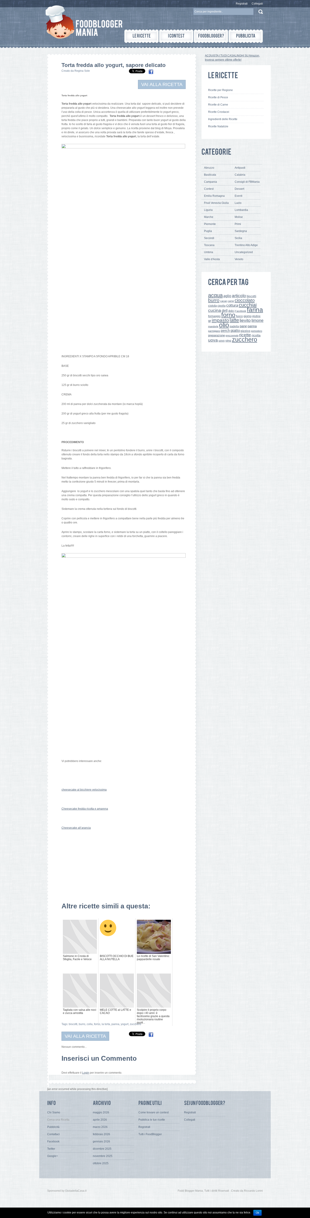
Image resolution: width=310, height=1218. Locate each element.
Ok (257, 1212)
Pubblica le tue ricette (151, 1119)
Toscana (209, 245)
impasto (220, 320)
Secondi (209, 238)
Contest (209, 188)
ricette (245, 335)
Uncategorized (244, 252)
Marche (208, 217)
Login (85, 1072)
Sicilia (238, 238)
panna (115, 1024)
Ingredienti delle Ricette (222, 119)
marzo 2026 (100, 1127)
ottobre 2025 (100, 1163)
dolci (231, 311)
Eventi (238, 195)
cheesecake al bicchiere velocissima (84, 789)
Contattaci (53, 1134)
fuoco (239, 316)
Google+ (52, 1156)
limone (257, 320)
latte (234, 320)
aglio (227, 296)
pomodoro (256, 331)
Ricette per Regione (220, 90)
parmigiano (214, 331)
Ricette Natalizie (218, 126)
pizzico (245, 331)
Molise (239, 217)
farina (255, 309)
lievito (245, 320)
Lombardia (241, 210)
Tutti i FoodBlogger (150, 1134)
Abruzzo (209, 167)
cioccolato (245, 300)
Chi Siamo (53, 1112)
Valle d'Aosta (212, 259)
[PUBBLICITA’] (246, 36)
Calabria (240, 174)
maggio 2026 (101, 1112)
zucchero (135, 1024)
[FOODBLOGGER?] (211, 36)
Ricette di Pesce (218, 97)
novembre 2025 (102, 1156)
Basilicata (210, 174)
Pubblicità (53, 1127)
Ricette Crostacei (218, 111)
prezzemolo (232, 335)
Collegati (257, 3)
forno (97, 1024)
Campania (210, 181)
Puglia (208, 231)
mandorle (213, 326)
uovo (222, 340)
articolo (239, 295)
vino (228, 340)
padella (234, 326)
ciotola (212, 305)
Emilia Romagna (214, 195)
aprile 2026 (100, 1119)
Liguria (208, 210)
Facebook (240, 311)
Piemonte (210, 224)
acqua (215, 295)
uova (213, 340)
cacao (223, 301)
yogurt (124, 1024)
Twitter (51, 1148)
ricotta (256, 335)
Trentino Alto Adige (246, 245)
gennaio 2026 (101, 1141)
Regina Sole (82, 70)
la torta (106, 1024)
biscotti (73, 1024)
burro (82, 1024)
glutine (256, 316)
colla (90, 1024)
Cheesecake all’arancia (76, 827)
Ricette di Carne (218, 104)
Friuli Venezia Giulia (216, 203)
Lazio (238, 203)
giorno (247, 316)
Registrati (242, 3)
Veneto (239, 259)
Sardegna (241, 231)
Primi (238, 224)
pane (243, 326)
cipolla (221, 305)
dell (225, 310)
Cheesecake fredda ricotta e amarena (85, 808)
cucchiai (248, 305)
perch (225, 330)
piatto (235, 330)
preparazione (216, 335)
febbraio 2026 (101, 1134)
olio (224, 325)
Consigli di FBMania (247, 181)
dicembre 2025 (102, 1148)
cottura (232, 305)
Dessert (239, 188)
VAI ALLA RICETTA (161, 84)
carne (231, 301)
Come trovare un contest (153, 1112)
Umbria (208, 252)
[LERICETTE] (141, 36)
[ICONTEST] (176, 36)
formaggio (214, 316)
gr (209, 321)
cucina (214, 310)
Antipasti (240, 167)
